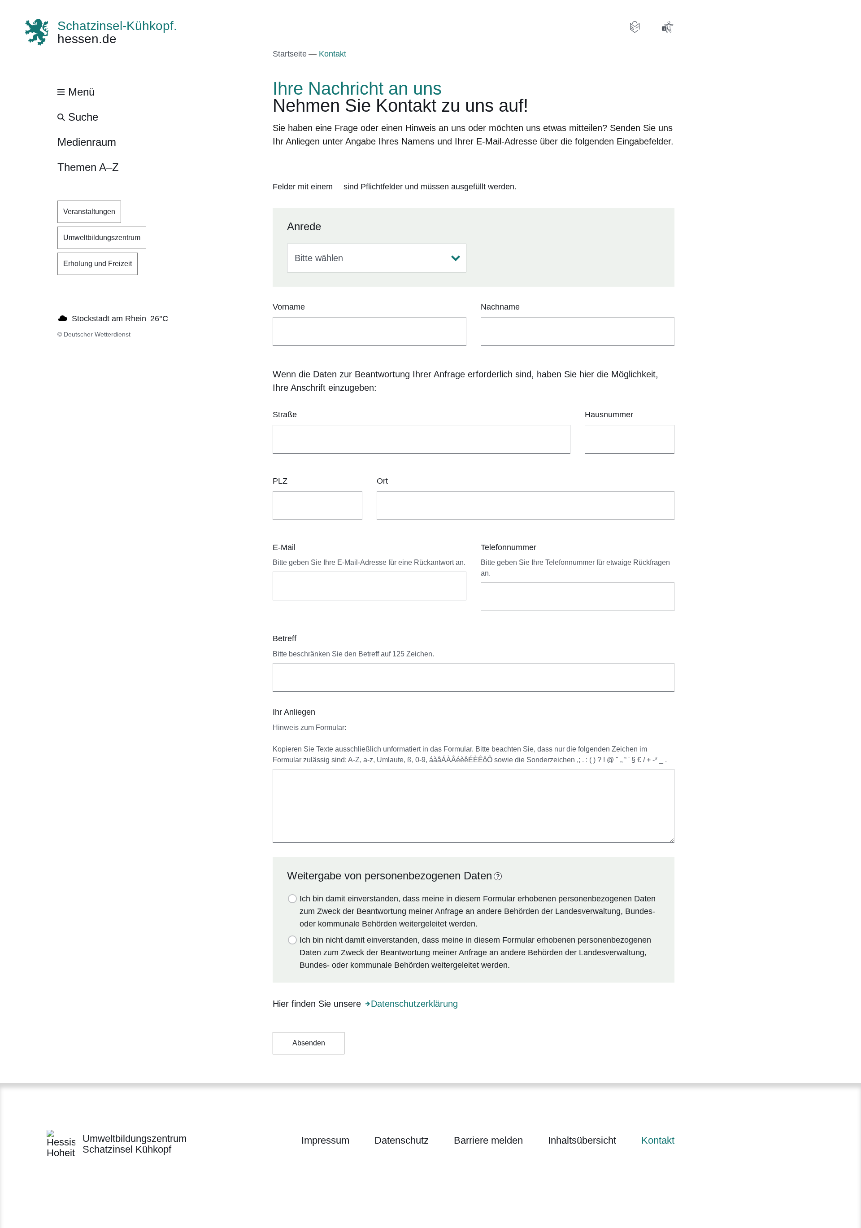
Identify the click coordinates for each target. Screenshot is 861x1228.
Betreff (284, 638)
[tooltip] (498, 876)
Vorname (289, 306)
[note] (473, 187)
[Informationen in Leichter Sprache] (635, 27)
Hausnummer (609, 414)
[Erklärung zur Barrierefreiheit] (667, 27)
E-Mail (284, 547)
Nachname (500, 306)
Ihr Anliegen (294, 712)
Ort (382, 480)
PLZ (280, 480)
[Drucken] (349, 164)
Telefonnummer (508, 547)
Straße (285, 414)
